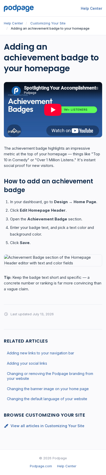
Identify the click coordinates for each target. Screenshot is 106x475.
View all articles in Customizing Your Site (47, 426)
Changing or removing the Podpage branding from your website (50, 376)
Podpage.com (41, 466)
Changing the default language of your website (47, 399)
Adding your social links (27, 363)
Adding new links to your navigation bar (40, 353)
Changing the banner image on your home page (48, 389)
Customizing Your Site (48, 23)
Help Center (91, 8)
